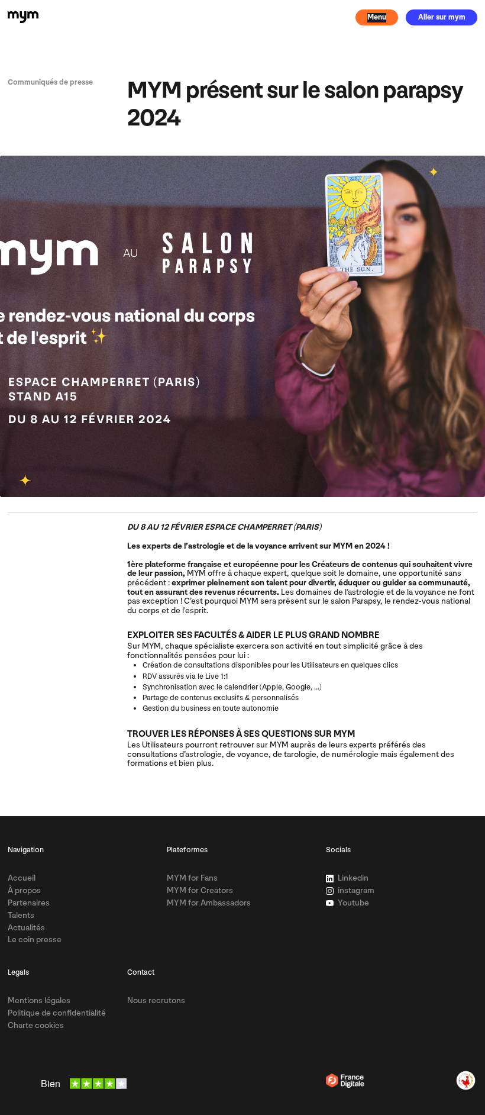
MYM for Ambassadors (209, 903)
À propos (24, 890)
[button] (377, 17)
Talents (21, 915)
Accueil (21, 878)
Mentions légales (39, 1000)
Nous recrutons (156, 1000)
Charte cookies (36, 1025)
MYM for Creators (200, 890)
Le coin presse (35, 939)
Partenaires (29, 903)
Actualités (26, 928)
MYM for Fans (192, 878)
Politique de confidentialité (57, 1013)
